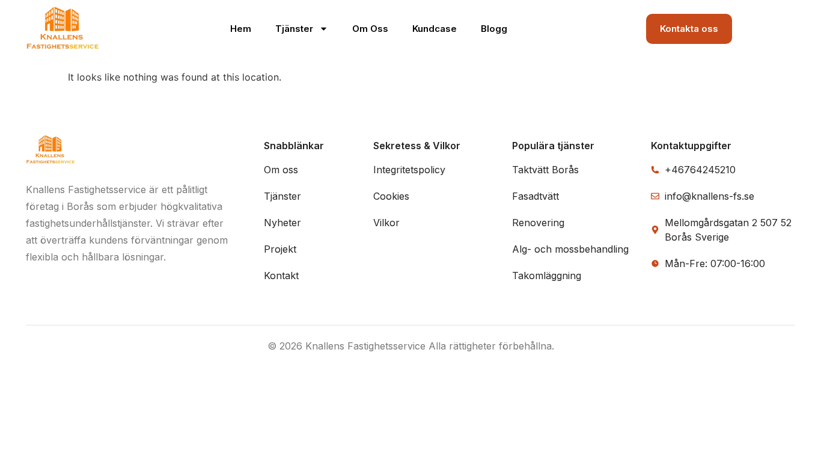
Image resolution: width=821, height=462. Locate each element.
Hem (240, 28)
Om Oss (370, 28)
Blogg (494, 28)
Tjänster (294, 28)
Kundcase (434, 28)
